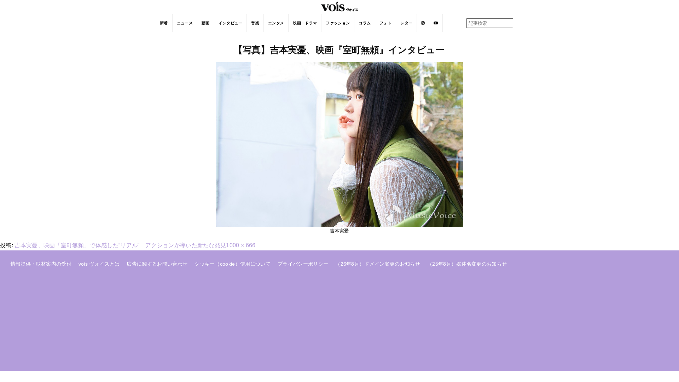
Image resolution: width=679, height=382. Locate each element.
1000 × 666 (240, 245)
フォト (385, 23)
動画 (206, 23)
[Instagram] (423, 23)
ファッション (338, 23)
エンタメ (276, 23)
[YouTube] (435, 23)
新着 (164, 23)
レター (406, 23)
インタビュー (231, 23)
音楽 (255, 23)
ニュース (185, 23)
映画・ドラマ (305, 23)
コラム (365, 23)
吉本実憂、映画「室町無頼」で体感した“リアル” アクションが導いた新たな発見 (120, 245)
